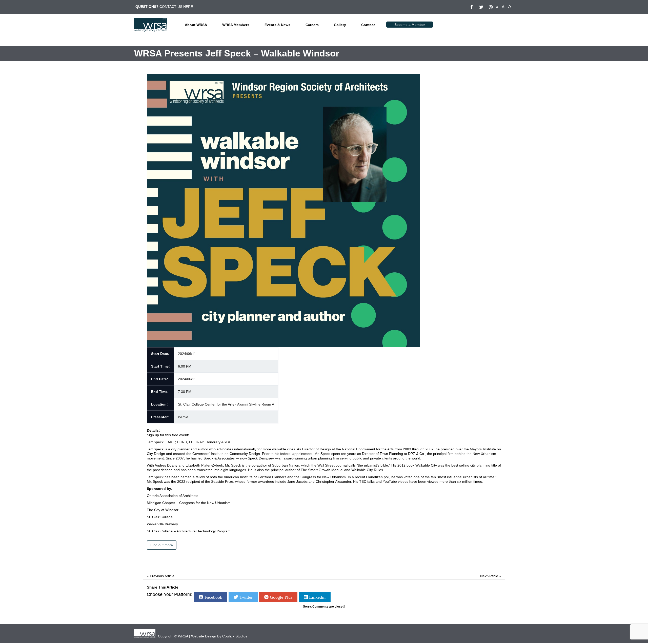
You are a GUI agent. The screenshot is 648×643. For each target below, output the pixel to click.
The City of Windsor (162, 510)
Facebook (212, 597)
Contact (368, 25)
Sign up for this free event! (168, 435)
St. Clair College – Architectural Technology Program (189, 531)
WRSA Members (235, 25)
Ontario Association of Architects (172, 496)
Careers (312, 25)
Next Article (489, 576)
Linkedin (317, 597)
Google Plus (280, 597)
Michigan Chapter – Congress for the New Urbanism (189, 503)
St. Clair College (160, 517)
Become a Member (409, 25)
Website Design (203, 636)
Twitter (245, 597)
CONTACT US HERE (176, 7)
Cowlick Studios (234, 636)
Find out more (161, 545)
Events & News (277, 25)
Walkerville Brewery (162, 524)
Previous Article (162, 576)
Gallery (340, 25)
